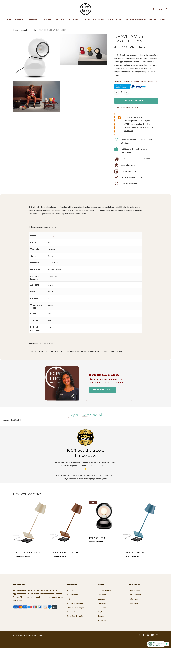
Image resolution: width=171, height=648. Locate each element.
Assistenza (71, 590)
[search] (154, 9)
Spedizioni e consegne (75, 607)
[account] (160, 9)
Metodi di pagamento (75, 603)
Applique (101, 612)
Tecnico (101, 616)
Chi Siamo (102, 594)
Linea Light (52, 236)
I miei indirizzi (134, 599)
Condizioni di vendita (75, 616)
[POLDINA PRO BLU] (140, 523)
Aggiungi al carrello (136, 101)
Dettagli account (135, 594)
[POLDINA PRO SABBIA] (30, 523)
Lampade (24, 30)
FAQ (68, 599)
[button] (126, 107)
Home (15, 30)
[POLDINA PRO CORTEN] (67, 523)
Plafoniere (102, 607)
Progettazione (72, 594)
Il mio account (134, 590)
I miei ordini (133, 603)
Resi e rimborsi (73, 612)
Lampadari (102, 603)
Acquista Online (104, 590)
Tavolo (33, 30)
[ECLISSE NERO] (103, 516)
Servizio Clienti (19, 597)
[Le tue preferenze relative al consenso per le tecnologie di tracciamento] (167, 644)
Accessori (102, 620)
